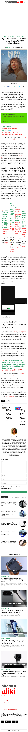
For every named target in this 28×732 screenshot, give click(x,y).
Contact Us (6, 700)
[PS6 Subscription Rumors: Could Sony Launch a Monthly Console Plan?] (23, 533)
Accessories (17, 497)
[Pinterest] (9, 722)
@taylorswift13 (18, 210)
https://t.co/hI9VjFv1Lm (10, 132)
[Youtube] (17, 722)
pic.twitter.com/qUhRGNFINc (5, 231)
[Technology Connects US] (14, 2)
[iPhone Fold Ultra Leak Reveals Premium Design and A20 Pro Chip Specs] (14, 566)
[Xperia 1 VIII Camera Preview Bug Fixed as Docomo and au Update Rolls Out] (23, 543)
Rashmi (8, 47)
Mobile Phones (5, 576)
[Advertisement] (14, 18)
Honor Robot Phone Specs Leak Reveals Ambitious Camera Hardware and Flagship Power (9, 523)
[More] (23, 86)
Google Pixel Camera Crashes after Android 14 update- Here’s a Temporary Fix (9, 414)
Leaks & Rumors (5, 638)
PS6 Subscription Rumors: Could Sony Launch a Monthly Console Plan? (8, 533)
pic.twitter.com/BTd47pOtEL (24, 232)
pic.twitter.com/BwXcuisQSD (18, 230)
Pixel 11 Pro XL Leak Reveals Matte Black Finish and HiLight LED (9, 504)
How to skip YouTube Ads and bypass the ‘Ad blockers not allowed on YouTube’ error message (22, 416)
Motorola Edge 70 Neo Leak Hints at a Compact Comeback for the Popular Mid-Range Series (9, 513)
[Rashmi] (14, 431)
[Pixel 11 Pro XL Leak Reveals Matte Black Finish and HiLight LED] (23, 504)
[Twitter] (13, 722)
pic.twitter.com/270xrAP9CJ (12, 134)
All (12, 497)
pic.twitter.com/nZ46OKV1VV (12, 370)
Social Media (20, 36)
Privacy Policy (7, 698)
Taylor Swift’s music (10, 396)
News (5, 36)
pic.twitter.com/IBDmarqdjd (12, 230)
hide (14, 114)
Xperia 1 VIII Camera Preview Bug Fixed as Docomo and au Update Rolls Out (8, 543)
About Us (6, 695)
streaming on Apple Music (20, 331)
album (19, 101)
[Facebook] (2, 722)
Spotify (7, 400)
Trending (12, 36)
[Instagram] (6, 722)
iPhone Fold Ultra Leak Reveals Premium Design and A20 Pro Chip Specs (12, 579)
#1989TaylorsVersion (9, 128)
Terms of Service (8, 702)
